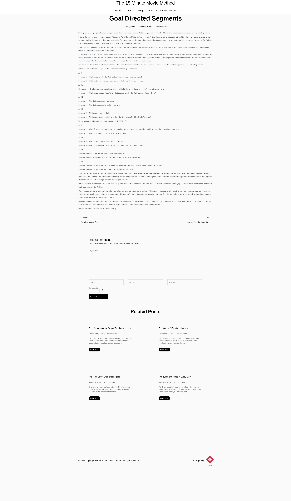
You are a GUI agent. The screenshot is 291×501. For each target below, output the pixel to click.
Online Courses (168, 10)
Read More (94, 349)
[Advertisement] (145, 484)
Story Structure (161, 27)
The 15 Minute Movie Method (108, 460)
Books (151, 10)
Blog (140, 10)
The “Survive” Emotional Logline (173, 328)
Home (118, 10)
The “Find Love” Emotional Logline (104, 377)
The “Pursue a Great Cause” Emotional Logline (110, 328)
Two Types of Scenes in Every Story (175, 377)
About (130, 10)
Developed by (198, 460)
